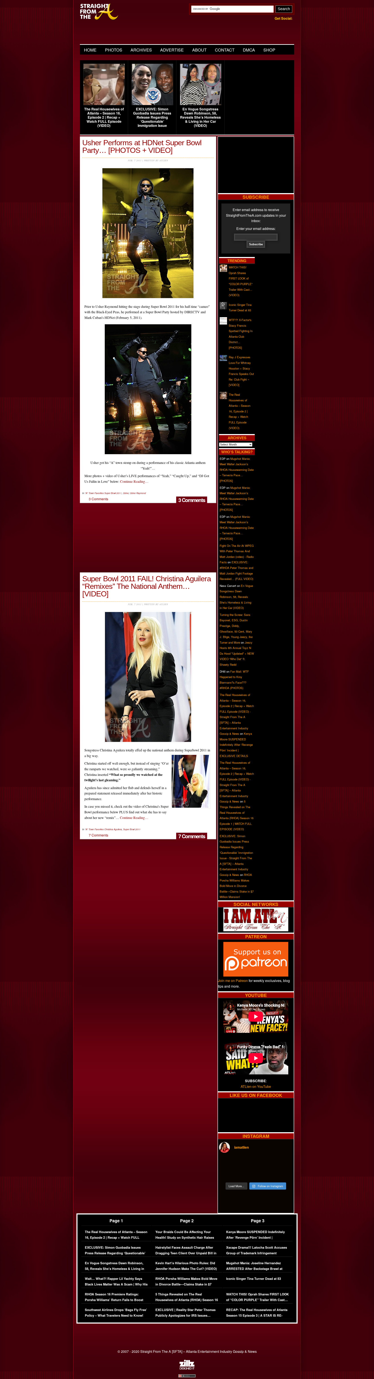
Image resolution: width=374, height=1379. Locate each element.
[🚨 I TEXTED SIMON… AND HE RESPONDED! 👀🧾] (265, 1174)
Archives (141, 50)
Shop (269, 50)
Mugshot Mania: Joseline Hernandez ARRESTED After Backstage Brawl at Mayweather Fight (254, 1268)
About (199, 50)
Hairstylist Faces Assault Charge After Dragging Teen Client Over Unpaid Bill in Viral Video (185, 1253)
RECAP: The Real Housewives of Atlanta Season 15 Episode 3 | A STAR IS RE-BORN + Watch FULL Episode (256, 1315)
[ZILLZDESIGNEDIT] (187, 1368)
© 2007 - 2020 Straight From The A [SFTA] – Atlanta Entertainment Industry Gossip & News (187, 1351)
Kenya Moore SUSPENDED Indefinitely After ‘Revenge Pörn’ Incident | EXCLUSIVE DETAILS (236, 744)
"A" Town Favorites (94, 493)
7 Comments (191, 836)
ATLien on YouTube (256, 1086)
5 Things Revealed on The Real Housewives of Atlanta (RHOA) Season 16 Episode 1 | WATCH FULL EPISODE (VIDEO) (186, 1302)
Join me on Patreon (233, 980)
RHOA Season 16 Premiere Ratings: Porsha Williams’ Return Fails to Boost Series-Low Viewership (114, 1300)
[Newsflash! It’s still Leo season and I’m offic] (228, 1163)
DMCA (249, 50)
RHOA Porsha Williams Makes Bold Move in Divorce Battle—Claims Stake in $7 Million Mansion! (237, 886)
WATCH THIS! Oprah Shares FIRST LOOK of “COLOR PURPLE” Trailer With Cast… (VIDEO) (257, 1300)
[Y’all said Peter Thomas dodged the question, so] (265, 1163)
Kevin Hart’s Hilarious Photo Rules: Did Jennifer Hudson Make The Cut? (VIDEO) (186, 1266)
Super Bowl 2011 (113, 493)
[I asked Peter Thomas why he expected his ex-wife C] (284, 1163)
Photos (113, 50)
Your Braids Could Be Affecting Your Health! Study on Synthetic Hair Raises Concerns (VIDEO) (184, 1237)
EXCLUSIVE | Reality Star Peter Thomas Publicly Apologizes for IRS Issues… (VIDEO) (185, 1315)
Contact (225, 50)
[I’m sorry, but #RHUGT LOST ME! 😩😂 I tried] (246, 1163)
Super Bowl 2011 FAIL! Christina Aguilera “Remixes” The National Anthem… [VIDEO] (146, 586)
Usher (126, 493)
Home (90, 50)
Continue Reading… (134, 481)
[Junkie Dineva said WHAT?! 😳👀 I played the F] (246, 1174)
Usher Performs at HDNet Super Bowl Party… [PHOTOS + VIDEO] (142, 146)
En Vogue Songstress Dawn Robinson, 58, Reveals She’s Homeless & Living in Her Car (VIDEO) (200, 117)
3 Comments (191, 500)
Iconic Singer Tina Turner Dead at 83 (253, 1278)
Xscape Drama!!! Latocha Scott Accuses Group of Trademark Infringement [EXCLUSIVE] (256, 1253)
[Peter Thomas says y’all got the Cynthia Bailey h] (228, 1174)
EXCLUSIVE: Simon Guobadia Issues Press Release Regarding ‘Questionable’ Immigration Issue (152, 117)
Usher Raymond (138, 493)
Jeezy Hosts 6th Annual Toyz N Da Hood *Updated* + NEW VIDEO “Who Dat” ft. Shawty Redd (237, 653)
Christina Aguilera (113, 829)
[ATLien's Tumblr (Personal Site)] (255, 929)
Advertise (172, 50)
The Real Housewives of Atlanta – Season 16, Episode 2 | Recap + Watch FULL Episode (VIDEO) (104, 117)
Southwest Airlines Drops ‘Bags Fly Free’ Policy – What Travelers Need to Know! (116, 1313)
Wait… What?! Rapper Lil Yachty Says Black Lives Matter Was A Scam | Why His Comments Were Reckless (116, 1284)
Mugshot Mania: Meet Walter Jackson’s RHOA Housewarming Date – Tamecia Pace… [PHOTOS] (237, 470)
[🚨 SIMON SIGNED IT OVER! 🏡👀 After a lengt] (284, 1174)
